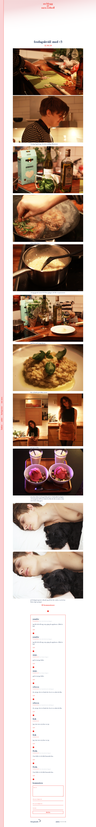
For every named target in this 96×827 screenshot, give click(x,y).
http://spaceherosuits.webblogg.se (46, 689)
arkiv (2, 420)
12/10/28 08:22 (36, 621)
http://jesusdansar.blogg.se (45, 753)
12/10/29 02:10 (36, 689)
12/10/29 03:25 (36, 753)
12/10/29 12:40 (36, 657)
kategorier (2, 410)
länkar (2, 427)
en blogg (48, 6)
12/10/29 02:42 (36, 721)
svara (34, 629)
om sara (2, 400)
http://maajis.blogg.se (43, 657)
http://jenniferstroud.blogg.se (45, 621)
